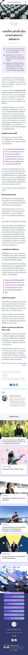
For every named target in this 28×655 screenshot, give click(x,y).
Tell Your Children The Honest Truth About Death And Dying (15, 364)
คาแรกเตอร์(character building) (10, 379)
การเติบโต (5, 372)
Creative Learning (14, 593)
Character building (14, 23)
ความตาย (5, 375)
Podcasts (14, 618)
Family (14, 600)
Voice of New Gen (14, 604)
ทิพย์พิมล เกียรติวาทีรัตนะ (14, 43)
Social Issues (5, 495)
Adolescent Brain (6, 553)
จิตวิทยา (23, 379)
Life (14, 596)
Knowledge (14, 607)
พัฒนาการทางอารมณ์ (15, 372)
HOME (14, 636)
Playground (14, 611)
